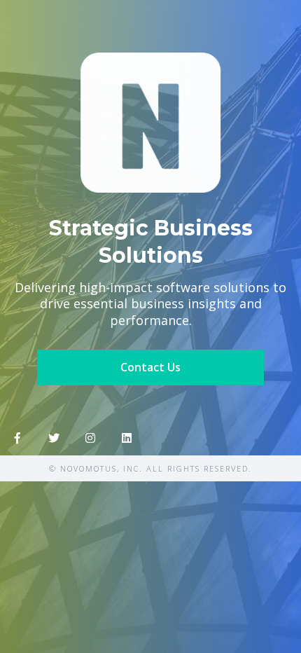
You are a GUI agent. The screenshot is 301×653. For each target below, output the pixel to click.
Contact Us (150, 367)
